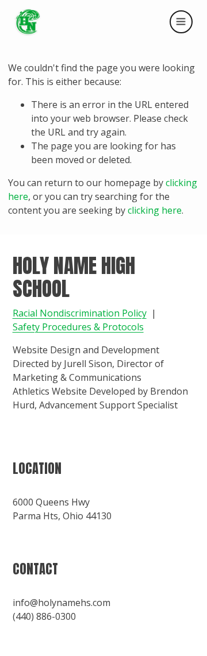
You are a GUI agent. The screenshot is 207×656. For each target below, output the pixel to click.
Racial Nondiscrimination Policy (80, 313)
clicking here (155, 210)
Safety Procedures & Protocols (78, 327)
